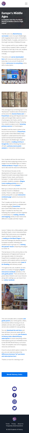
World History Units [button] (14, 374)
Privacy (14, 424)
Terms (8, 424)
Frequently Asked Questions (14, 426)
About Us (20, 424)
